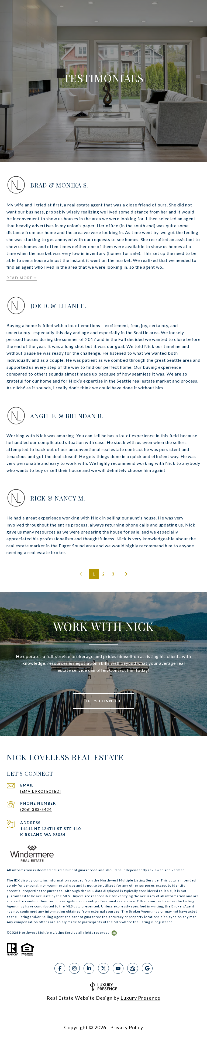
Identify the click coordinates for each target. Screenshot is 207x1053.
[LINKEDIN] (89, 968)
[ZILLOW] (132, 968)
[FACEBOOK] (59, 968)
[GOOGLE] (147, 968)
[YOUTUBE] (118, 968)
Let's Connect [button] (103, 701)
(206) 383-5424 (36, 809)
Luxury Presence (140, 998)
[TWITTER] (103, 968)
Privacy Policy (126, 1027)
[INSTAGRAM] (74, 968)
